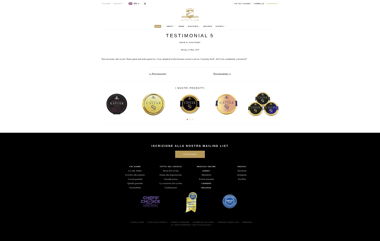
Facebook (242, 170)
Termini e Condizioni (180, 222)
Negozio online (206, 166)
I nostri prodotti (135, 179)
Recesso (206, 188)
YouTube (242, 179)
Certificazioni (171, 187)
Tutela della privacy (157, 222)
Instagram (242, 174)
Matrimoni (206, 174)
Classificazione (171, 179)
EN (135, 4)
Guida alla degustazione (171, 174)
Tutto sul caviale (171, 166)
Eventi (206, 171)
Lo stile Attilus (135, 170)
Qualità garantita (135, 183)
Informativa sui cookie (203, 222)
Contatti (117, 3)
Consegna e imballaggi (228, 222)
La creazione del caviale (171, 183)
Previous (104, 103)
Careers (206, 183)
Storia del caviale (171, 170)
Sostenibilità (135, 187)
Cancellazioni (137, 222)
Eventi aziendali (206, 179)
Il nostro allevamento (135, 174)
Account (106, 3)
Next (275, 103)
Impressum (247, 222)
